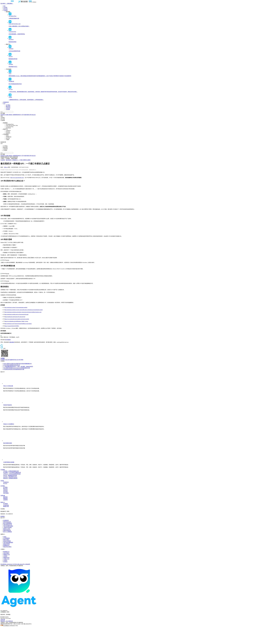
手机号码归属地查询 (8, 542)
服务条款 (5, 497)
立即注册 (3, 619)
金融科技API (6, 557)
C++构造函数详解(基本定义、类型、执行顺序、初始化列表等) (18, 366)
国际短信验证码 (7, 530)
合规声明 (5, 499)
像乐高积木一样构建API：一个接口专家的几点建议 (18, 159)
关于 (4, 103)
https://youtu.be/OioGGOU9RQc (12, 325)
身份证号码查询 (7, 541)
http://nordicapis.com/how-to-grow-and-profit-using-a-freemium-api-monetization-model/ (24, 309)
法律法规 (3, 495)
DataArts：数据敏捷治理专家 (10, 475)
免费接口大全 (6, 554)
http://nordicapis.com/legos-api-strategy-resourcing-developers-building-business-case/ (23, 312)
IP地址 (4, 536)
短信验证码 (6, 520)
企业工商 (7, 359)
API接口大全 (6, 558)
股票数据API (6, 545)
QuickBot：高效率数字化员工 (10, 476)
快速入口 (3, 502)
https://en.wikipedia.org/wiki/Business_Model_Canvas (16, 321)
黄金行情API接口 (7, 546)
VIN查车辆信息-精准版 (8, 462)
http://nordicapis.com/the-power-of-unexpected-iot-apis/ (16, 314)
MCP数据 (5, 503)
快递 (25, 114)
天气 (23, 114)
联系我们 (3, 516)
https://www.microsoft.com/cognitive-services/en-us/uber (17, 319)
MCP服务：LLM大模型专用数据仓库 (12, 472)
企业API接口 (6, 553)
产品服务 (3, 469)
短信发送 (3, 114)
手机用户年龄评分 (7, 405)
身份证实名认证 (7, 521)
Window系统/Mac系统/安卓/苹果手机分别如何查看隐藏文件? (17, 363)
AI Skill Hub (6, 505)
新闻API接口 (6, 539)
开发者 (2, 480)
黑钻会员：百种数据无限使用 (10, 478)
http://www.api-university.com (17, 177)
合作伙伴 (8, 107)
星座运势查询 (6, 543)
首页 (4, 6)
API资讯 (5, 560)
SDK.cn (6, 167)
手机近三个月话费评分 (8, 424)
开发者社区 (6, 482)
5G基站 (7, 114)
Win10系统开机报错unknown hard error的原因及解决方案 (16, 367)
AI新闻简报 (15, 114)
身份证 (10, 114)
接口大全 (16, 359)
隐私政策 (5, 498)
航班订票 (29, 114)
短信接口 (5, 561)
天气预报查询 (6, 538)
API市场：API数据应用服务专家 (11, 471)
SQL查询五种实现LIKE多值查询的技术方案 (13, 369)
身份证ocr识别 (6, 528)
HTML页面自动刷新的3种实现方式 (11, 365)
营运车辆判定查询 (7, 443)
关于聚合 (8, 105)
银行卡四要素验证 (7, 523)
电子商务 (21, 359)
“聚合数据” (11, 342)
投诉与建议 (6, 493)
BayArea (5, 483)
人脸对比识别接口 (7, 527)
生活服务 (3, 359)
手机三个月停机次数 (8, 385)
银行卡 (19, 114)
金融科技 (12, 359)
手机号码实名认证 (7, 524)
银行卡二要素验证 (7, 531)
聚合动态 (8, 106)
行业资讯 (3, 159)
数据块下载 (6, 506)
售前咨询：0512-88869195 (7, 621)
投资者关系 (6, 102)
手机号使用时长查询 (8, 526)
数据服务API (6, 551)
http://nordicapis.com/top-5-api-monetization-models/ (16, 307)
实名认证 (33, 114)
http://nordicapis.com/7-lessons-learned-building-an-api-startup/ (18, 323)
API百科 (8, 109)
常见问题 (5, 491)
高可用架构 (8, 339)
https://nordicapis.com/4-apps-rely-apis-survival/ (15, 316)
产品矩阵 (5, 10)
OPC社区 (5, 8)
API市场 (5, 7)
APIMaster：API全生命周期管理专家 (12, 474)
